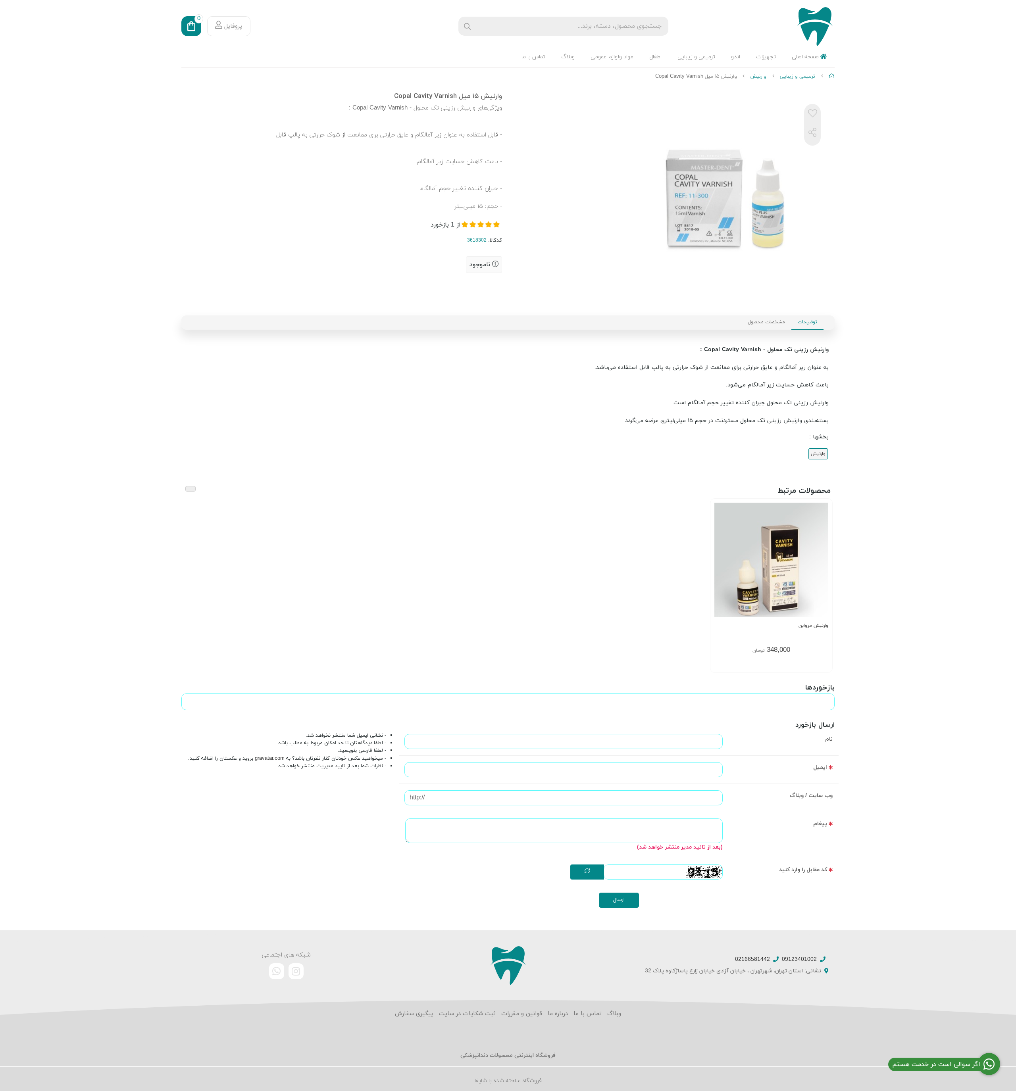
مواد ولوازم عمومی (612, 57)
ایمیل (820, 767)
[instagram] (296, 971)
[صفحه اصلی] (832, 76)
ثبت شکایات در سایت (467, 1014)
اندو (735, 57)
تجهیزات (766, 57)
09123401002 (799, 959)
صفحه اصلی (806, 57)
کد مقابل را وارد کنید (803, 870)
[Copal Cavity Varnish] (508, 965)
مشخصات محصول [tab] (766, 322)
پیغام (820, 824)
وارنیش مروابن (813, 625)
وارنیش (758, 76)
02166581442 (752, 959)
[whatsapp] (276, 971)
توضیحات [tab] (807, 322)
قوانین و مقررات (521, 1014)
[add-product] (821, 559)
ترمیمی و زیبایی (696, 57)
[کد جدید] (587, 872)
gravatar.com (270, 758)
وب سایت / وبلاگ (811, 795)
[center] (467, 26)
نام (829, 739)
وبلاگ (568, 57)
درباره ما (558, 1014)
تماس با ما (533, 57)
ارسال (619, 899)
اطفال (655, 57)
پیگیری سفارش (414, 1014)
